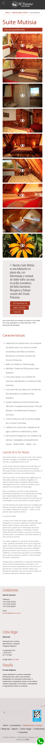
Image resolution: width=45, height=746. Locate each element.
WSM (27, 740)
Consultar (17, 312)
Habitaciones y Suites (20, 13)
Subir (42, 706)
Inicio (7, 13)
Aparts (15, 729)
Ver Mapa (15, 659)
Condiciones (39, 729)
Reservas (6, 729)
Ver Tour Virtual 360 (20, 303)
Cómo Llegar (26, 729)
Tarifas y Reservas (19, 307)
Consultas (23, 732)
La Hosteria (15, 725)
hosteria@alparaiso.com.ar (12, 613)
